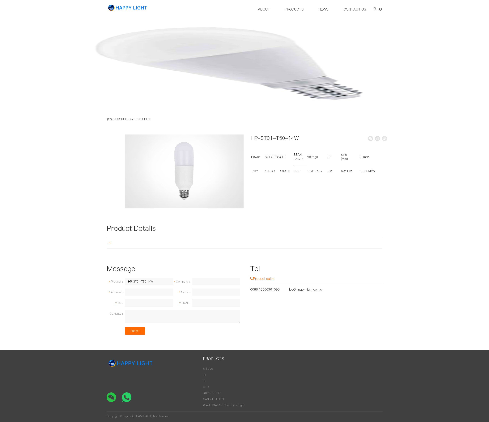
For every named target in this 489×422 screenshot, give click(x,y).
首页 (109, 119)
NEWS (324, 9)
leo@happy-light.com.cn (306, 289)
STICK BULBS (142, 119)
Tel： (119, 303)
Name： (185, 292)
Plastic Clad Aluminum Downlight (223, 405)
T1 (204, 375)
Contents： (117, 314)
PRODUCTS (294, 9)
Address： (116, 292)
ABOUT (264, 9)
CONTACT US (354, 9)
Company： (182, 281)
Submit (135, 331)
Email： (185, 303)
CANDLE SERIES (213, 399)
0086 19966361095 (265, 289)
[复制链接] (385, 138)
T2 (204, 381)
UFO (206, 387)
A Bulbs (208, 369)
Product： (116, 281)
